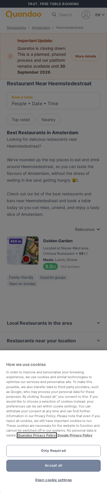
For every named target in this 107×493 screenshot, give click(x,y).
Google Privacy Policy (74, 435)
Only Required (53, 451)
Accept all (53, 465)
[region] (53, 421)
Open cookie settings (53, 480)
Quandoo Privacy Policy (37, 435)
